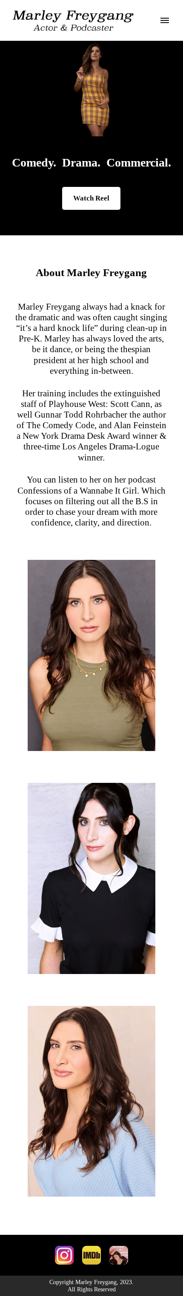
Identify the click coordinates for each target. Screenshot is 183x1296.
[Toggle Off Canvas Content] (160, 20)
